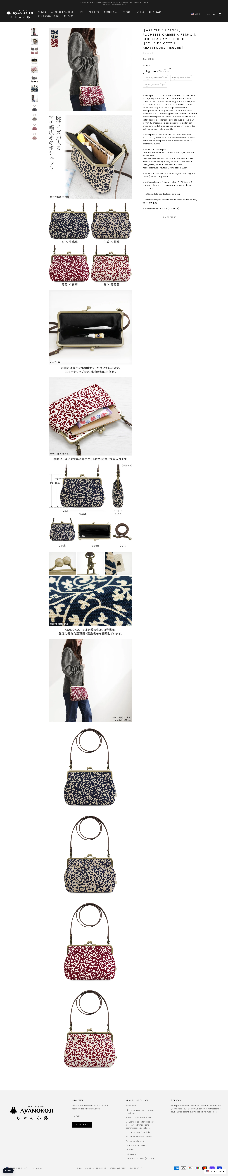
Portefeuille (111, 12)
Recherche (131, 1105)
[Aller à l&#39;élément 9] (34, 108)
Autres (126, 12)
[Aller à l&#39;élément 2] (34, 41)
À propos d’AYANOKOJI (62, 12)
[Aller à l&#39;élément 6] (34, 79)
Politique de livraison (135, 1141)
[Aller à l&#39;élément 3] (34, 51)
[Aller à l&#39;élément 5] (34, 70)
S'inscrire (82, 1124)
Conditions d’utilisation (136, 1145)
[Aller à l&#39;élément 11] (34, 127)
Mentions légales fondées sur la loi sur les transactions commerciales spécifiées (139, 1125)
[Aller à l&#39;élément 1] (34, 32)
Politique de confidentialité (138, 1132)
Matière (140, 12)
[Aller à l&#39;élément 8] (34, 98)
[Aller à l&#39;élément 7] (34, 89)
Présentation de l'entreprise (138, 1117)
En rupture (169, 217)
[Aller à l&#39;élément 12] (34, 136)
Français (38, 1168)
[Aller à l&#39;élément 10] (34, 117)
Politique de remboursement (139, 1136)
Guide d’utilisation (48, 16)
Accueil (42, 12)
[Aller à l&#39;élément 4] (34, 60)
